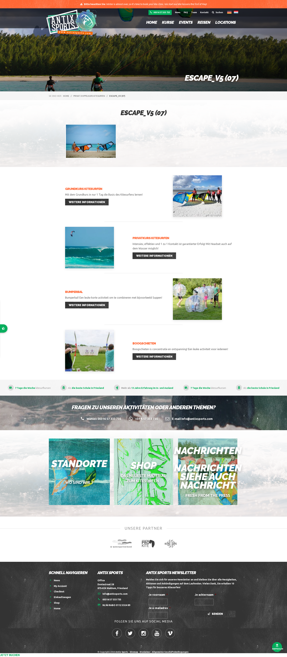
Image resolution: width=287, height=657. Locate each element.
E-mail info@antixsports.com (192, 418)
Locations (225, 22)
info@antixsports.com (115, 594)
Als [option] (200, 388)
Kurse (168, 22)
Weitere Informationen (87, 202)
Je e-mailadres (159, 607)
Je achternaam (205, 594)
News (177, 12)
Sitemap (134, 652)
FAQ (186, 12)
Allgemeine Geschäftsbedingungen (171, 652)
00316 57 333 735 (161, 12)
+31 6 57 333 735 (146, 418)
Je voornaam (158, 594)
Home (151, 22)
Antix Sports (121, 652)
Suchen (219, 12)
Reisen (203, 22)
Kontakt (204, 12)
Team (194, 12)
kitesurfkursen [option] (147, 388)
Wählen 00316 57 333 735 (104, 418)
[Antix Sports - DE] (73, 22)
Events (185, 22)
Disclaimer (145, 652)
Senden (217, 613)
